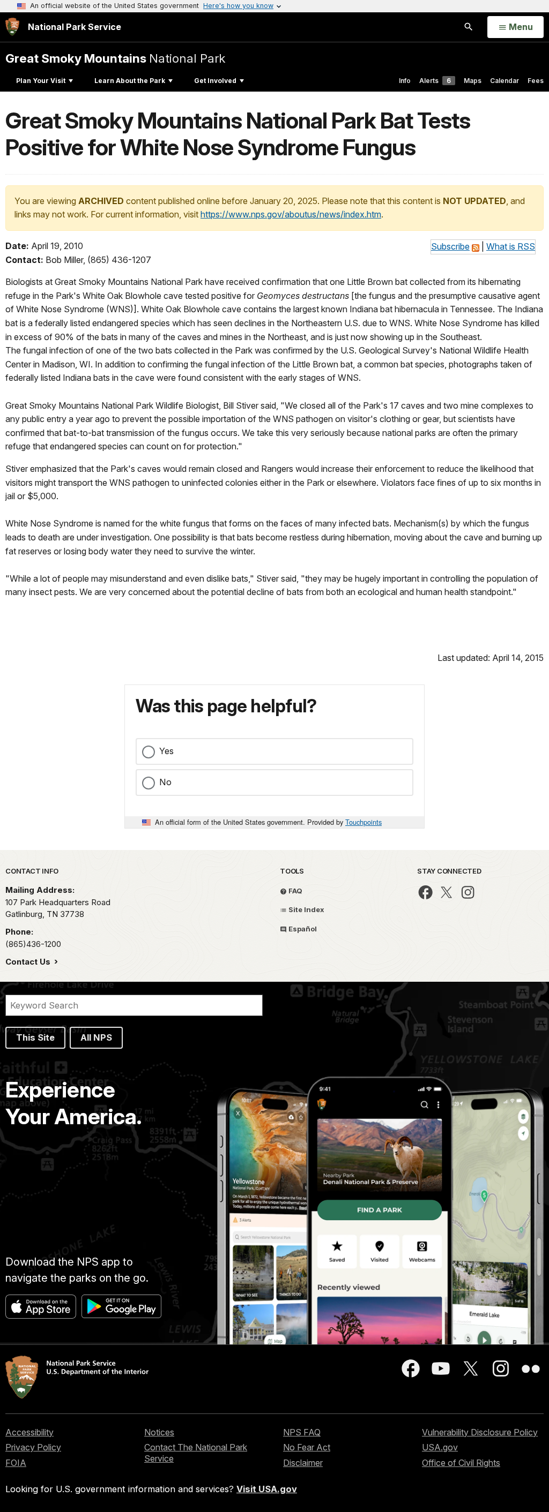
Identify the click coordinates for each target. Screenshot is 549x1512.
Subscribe (450, 246)
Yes (166, 751)
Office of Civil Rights (461, 1462)
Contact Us (29, 962)
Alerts (435, 81)
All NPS (96, 1037)
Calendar (504, 81)
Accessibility (29, 1432)
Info (405, 81)
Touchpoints (363, 822)
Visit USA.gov (266, 1489)
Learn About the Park (129, 81)
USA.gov (440, 1447)
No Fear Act (306, 1447)
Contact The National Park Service (195, 1453)
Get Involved (215, 81)
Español (302, 928)
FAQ (294, 890)
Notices (159, 1432)
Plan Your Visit (40, 81)
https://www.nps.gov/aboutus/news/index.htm (291, 214)
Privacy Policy (33, 1447)
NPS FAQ (302, 1432)
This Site (35, 1037)
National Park (115, 58)
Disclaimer (303, 1462)
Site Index (305, 909)
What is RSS (510, 246)
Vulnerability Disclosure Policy (480, 1432)
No (165, 782)
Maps (472, 81)
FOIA (15, 1462)
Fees (536, 81)
